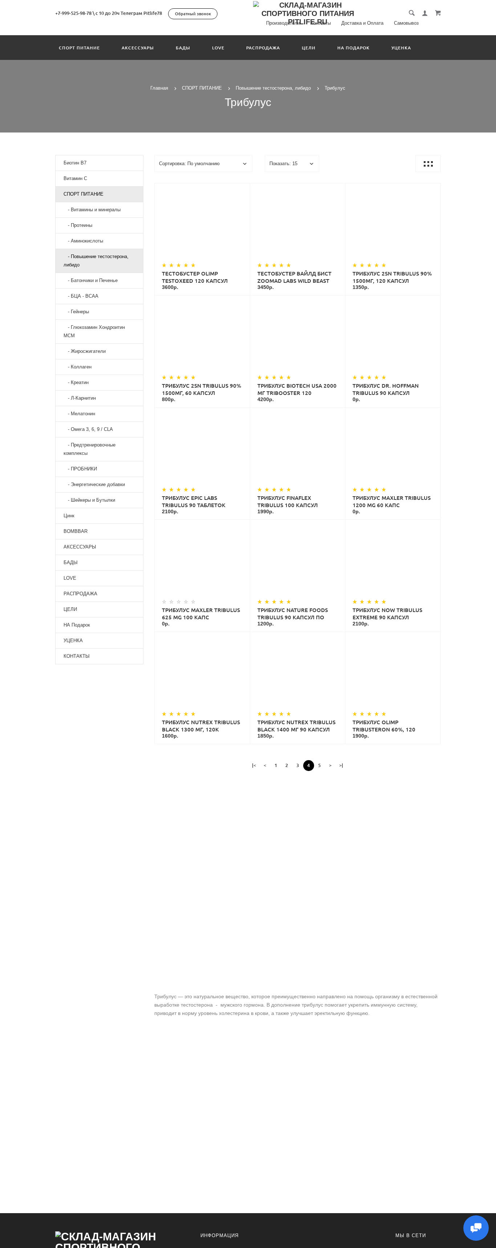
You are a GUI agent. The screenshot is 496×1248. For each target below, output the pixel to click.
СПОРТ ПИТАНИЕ (79, 47)
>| (341, 765)
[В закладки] (241, 190)
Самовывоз (406, 23)
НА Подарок (353, 47)
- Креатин (76, 382)
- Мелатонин (79, 413)
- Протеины (78, 225)
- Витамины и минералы (92, 209)
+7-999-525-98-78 (73, 13)
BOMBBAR (76, 531)
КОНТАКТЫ (77, 656)
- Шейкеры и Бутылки (89, 500)
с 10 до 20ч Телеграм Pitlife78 (128, 13)
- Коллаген (78, 367)
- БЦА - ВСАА (81, 296)
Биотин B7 (75, 163)
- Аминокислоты (83, 241)
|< (254, 765)
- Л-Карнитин (80, 398)
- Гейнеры (76, 311)
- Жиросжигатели (85, 351)
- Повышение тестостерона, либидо (96, 261)
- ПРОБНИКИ (80, 469)
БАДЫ (183, 47)
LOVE (218, 47)
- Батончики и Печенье (91, 280)
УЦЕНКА (401, 47)
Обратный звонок (193, 14)
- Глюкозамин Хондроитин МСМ (94, 331)
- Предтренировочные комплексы (89, 449)
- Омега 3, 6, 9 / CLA (88, 429)
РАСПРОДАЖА (263, 47)
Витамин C (75, 178)
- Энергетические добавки (94, 484)
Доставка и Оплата (362, 23)
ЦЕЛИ (309, 47)
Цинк (69, 515)
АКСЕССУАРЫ (138, 47)
